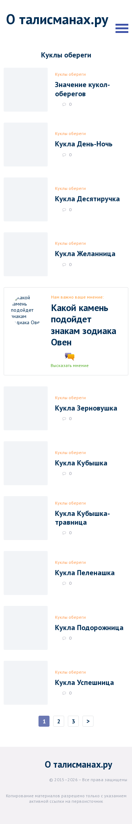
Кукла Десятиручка (87, 198)
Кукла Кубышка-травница (82, 518)
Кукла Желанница (85, 253)
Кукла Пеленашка (85, 572)
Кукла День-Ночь (84, 144)
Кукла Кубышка (81, 463)
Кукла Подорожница (89, 627)
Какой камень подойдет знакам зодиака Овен (83, 324)
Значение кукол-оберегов (82, 89)
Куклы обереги (70, 74)
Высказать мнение (70, 365)
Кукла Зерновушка (86, 408)
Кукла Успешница (84, 682)
